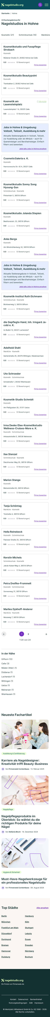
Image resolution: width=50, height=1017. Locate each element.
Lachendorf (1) (8, 676)
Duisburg (5, 957)
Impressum (38, 1003)
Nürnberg (29, 951)
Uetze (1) (5, 685)
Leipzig (28, 933)
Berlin (4, 916)
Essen (28, 939)
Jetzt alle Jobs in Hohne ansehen (32, 149)
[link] (25, 56)
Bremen (5, 945)
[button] (40, 5)
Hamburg (29, 916)
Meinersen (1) (7, 690)
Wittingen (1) (7, 681)
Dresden (29, 945)
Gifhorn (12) (6, 659)
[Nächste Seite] (46, 634)
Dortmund (6, 939)
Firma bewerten (40, 65)
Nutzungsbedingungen (18, 1003)
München (5, 922)
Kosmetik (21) (7, 35)
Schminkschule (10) (28, 35)
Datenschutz (23, 999)
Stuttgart (29, 927)
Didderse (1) (7, 672)
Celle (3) (5, 663)
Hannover (6, 951)
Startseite (5, 13)
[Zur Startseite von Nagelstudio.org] (12, 4)
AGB (31, 1003)
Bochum (29, 957)
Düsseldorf (6, 933)
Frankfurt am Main (9, 927)
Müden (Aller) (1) (9, 668)
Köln (27, 922)
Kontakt (13, 999)
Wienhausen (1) (8, 694)
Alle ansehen (43, 908)
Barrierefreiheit (36, 999)
